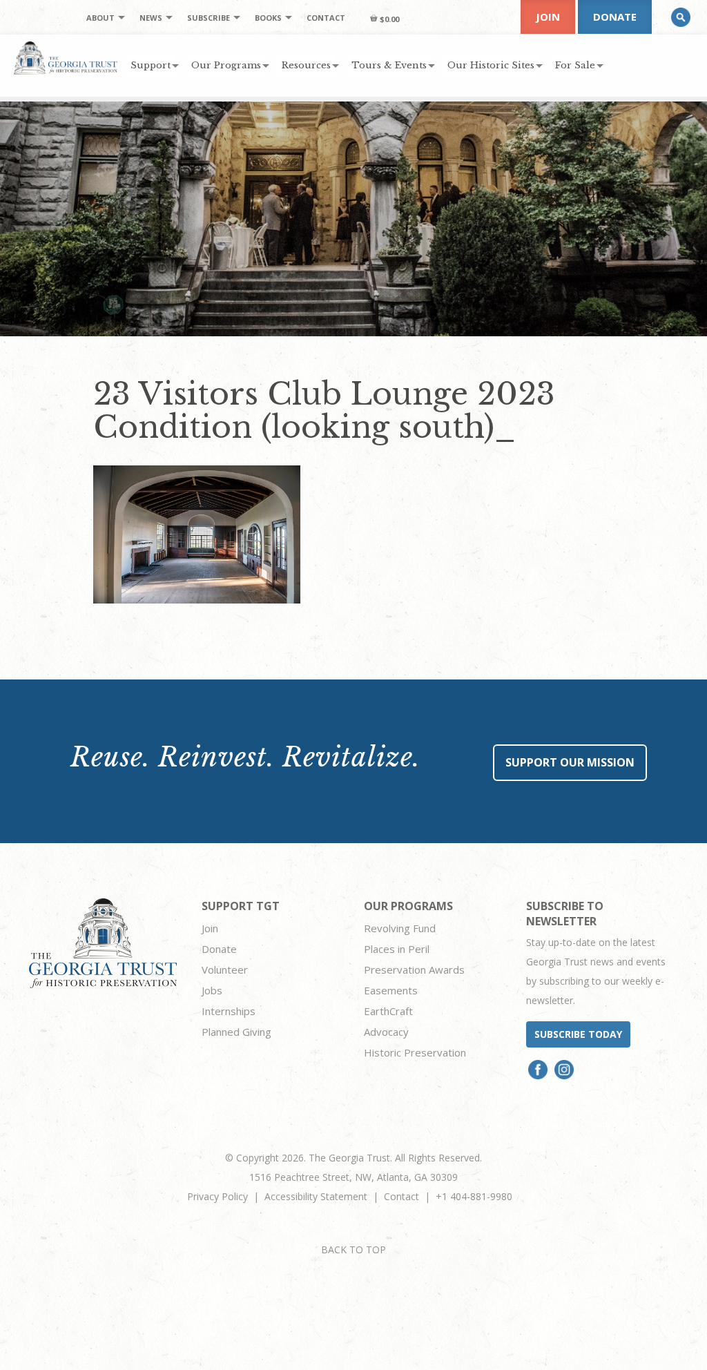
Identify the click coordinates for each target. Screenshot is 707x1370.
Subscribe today (578, 1034)
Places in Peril (396, 949)
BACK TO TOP (353, 1249)
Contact (401, 1196)
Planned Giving (236, 1032)
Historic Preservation (415, 1052)
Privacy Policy (217, 1196)
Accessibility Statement (315, 1196)
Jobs (212, 990)
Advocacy (386, 1032)
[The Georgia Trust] (65, 58)
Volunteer (225, 969)
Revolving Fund (400, 928)
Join (548, 16)
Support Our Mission (570, 762)
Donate (615, 16)
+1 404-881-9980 (474, 1196)
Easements (391, 990)
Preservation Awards (414, 969)
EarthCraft (388, 1011)
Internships (228, 1011)
